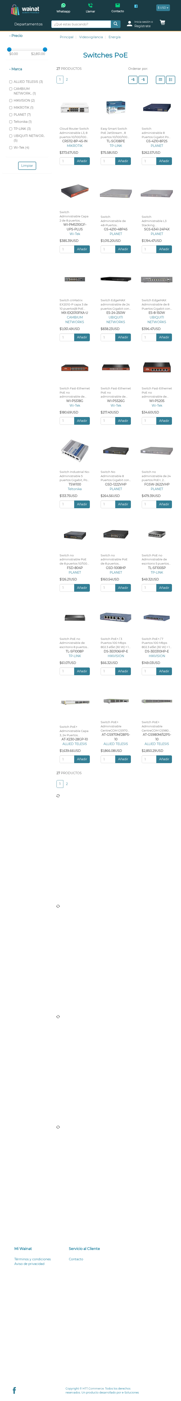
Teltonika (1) (23, 122)
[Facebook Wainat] (136, 6)
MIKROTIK (75, 146)
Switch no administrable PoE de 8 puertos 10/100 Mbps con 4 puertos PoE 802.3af (74, 564)
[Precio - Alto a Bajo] (133, 80)
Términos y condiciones (32, 1038)
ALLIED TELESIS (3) (28, 82)
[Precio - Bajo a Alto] (143, 80)
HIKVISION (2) (24, 100)
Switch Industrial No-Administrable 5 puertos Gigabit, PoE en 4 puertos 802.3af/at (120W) (75, 480)
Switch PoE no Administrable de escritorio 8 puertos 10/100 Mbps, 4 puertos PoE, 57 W (73, 647)
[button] (162, 24)
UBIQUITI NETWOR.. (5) (29, 138)
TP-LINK (116, 146)
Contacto (76, 1038)
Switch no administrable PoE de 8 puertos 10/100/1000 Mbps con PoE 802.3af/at (114, 564)
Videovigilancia (91, 37)
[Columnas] (160, 80)
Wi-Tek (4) (21, 148)
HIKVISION (116, 656)
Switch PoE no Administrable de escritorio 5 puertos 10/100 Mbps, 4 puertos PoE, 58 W (155, 564)
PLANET (157, 146)
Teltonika (75, 489)
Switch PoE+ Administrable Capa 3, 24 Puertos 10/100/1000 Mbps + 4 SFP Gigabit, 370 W (75, 735)
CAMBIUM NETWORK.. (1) (25, 91)
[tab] (36, 1028)
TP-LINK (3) (22, 129)
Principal (67, 37)
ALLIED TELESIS (74, 744)
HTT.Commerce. (93, 1388)
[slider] (9, 49)
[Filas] (170, 80)
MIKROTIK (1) (24, 108)
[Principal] (25, 6)
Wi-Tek (75, 234)
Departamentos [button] (28, 24)
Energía (115, 37)
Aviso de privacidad (29, 1043)
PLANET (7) (22, 115)
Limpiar (27, 166)
